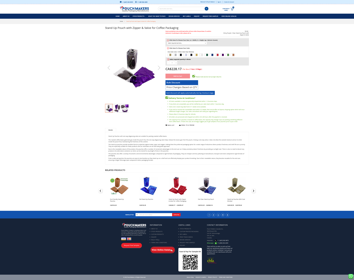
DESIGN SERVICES (185, 240)
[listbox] (208, 43)
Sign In (219, 2)
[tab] (110, 130)
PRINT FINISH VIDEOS (186, 237)
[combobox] (183, 9)
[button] (108, 68)
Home (121, 21)
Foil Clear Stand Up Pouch (177, 199)
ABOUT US (154, 229)
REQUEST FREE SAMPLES (187, 242)
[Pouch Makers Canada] (134, 9)
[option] (169, 55)
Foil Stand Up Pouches (117, 199)
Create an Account (229, 2)
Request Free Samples (131, 245)
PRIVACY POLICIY (212, 277)
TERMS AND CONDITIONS (159, 242)
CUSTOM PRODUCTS (157, 234)
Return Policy (155, 240)
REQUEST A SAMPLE (201, 277)
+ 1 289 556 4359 (142, 2)
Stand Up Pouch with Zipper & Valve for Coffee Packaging (148, 200)
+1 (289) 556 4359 (222, 243)
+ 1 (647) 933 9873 (127, 2)
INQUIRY (153, 237)
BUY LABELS (183, 234)
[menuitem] (117, 16)
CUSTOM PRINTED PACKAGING (189, 231)
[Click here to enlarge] (134, 68)
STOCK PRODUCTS (156, 231)
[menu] (177, 16)
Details (110, 130)
